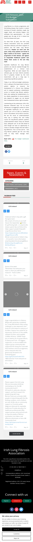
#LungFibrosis (18, 243)
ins (16, 508)
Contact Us (17, 501)
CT (20, 2)
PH (16, 2)
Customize (16, 534)
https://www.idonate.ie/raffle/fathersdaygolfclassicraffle (16, 234)
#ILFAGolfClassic (10, 245)
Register (6, 501)
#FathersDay (9, 243)
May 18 (26, 427)
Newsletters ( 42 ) (11, 188)
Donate (27, 501)
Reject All (16, 538)
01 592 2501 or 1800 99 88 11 (18, 467)
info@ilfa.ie (18, 470)
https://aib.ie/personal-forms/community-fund (16, 423)
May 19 (26, 363)
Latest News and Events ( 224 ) (16, 185)
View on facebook (4, 211)
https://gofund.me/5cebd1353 (14, 356)
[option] (16, 294)
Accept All (16, 529)
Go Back (8, 146)
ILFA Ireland (13, 206)
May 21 (26, 248)
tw (21, 508)
